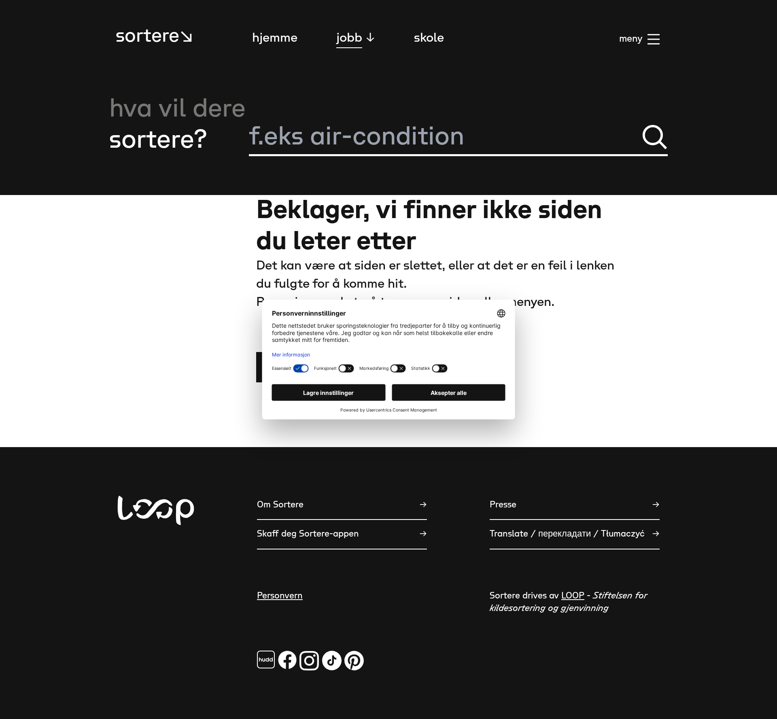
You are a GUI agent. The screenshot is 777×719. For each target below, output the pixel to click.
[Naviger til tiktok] (332, 660)
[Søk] (655, 137)
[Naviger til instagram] (309, 660)
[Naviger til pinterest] (354, 660)
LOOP (572, 595)
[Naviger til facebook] (266, 659)
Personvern (280, 595)
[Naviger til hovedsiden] (155, 550)
